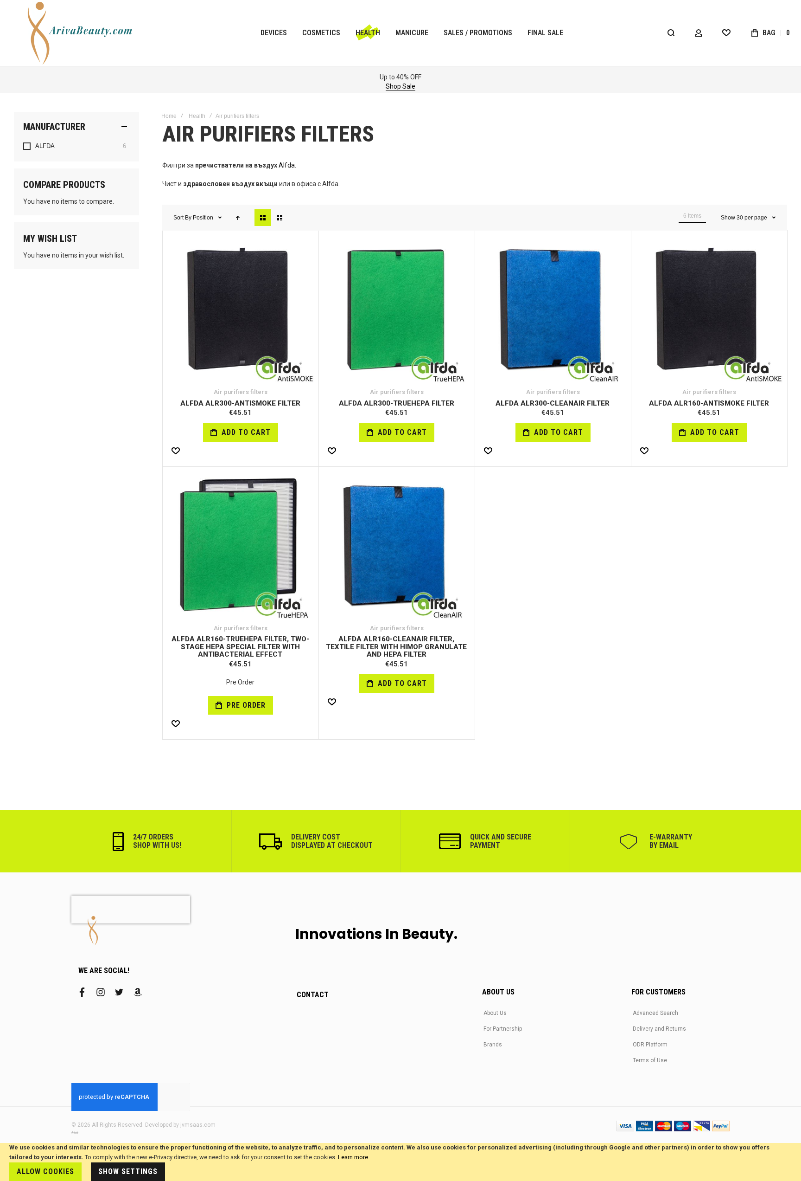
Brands (492, 1044)
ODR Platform (650, 1044)
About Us (495, 1013)
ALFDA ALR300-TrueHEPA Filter (396, 403)
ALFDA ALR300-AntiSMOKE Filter (240, 403)
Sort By (182, 217)
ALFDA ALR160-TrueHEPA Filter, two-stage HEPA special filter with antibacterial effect (240, 646)
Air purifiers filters (240, 391)
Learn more (353, 1157)
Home (169, 116)
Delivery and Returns (659, 1029)
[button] (175, 451)
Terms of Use (650, 1060)
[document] (400, 1162)
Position (204, 217)
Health (197, 116)
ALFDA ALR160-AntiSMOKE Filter (709, 403)
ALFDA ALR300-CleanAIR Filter (553, 403)
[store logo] (81, 33)
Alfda (287, 165)
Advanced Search (655, 1013)
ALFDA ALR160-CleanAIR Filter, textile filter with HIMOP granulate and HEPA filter (396, 646)
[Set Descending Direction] (237, 217)
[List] (279, 217)
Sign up (111, 86)
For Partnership (502, 1029)
